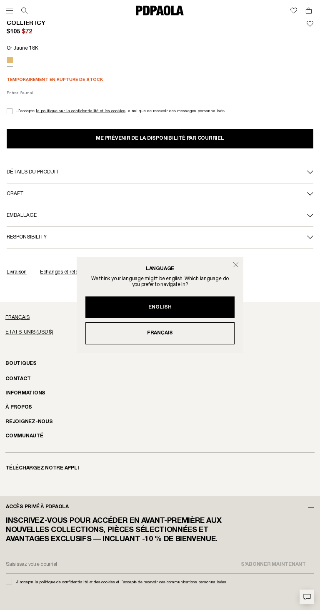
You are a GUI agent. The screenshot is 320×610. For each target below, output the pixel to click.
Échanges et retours (62, 272)
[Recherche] (24, 11)
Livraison (17, 272)
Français (160, 333)
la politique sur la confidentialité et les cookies (80, 111)
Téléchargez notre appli (42, 468)
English (159, 307)
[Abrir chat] (307, 597)
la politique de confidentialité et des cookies (75, 582)
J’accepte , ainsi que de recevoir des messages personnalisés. (121, 111)
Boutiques (21, 363)
